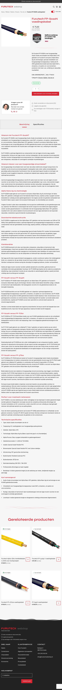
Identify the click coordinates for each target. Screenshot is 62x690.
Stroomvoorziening (7, 658)
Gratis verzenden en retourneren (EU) (32, 1)
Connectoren (5, 651)
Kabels (12, 12)
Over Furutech (22, 648)
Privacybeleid (22, 662)
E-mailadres (6, 675)
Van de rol (23, 12)
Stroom (17, 12)
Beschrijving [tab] (24, 124)
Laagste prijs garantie (40, 106)
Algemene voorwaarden (25, 651)
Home (2, 12)
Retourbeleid (22, 658)
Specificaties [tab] (38, 124)
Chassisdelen (5, 655)
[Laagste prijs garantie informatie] (37, 38)
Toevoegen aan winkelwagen (45, 93)
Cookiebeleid (22, 665)
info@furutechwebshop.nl (45, 657)
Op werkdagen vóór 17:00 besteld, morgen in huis (15, 639)
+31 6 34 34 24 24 (42, 654)
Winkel (7, 12)
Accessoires (4, 662)
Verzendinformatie (23, 655)
